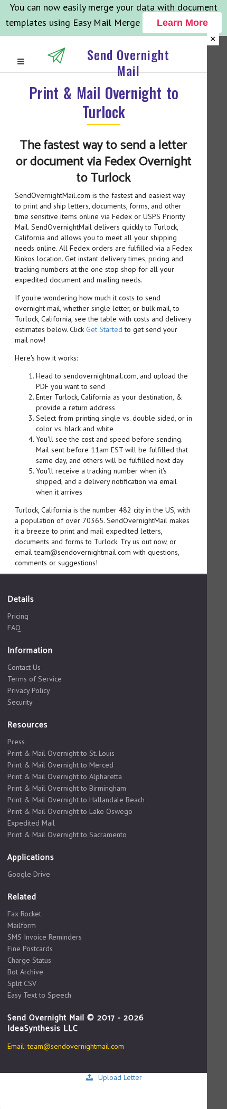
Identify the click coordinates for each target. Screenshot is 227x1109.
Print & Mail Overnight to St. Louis (61, 753)
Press (16, 741)
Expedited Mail (31, 823)
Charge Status (29, 960)
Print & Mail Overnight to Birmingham (66, 788)
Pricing (18, 616)
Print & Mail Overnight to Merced (60, 765)
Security (20, 701)
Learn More (182, 22)
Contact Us (24, 667)
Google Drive (28, 874)
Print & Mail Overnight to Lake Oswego (70, 811)
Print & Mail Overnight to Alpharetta (64, 776)
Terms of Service (34, 679)
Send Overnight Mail (128, 62)
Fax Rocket (24, 913)
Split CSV (21, 983)
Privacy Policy (28, 690)
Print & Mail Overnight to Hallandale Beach (76, 799)
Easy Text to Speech (39, 994)
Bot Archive (25, 972)
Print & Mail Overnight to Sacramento (67, 834)
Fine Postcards (30, 948)
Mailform (21, 925)
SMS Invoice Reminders (44, 937)
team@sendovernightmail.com (75, 1046)
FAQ (14, 627)
